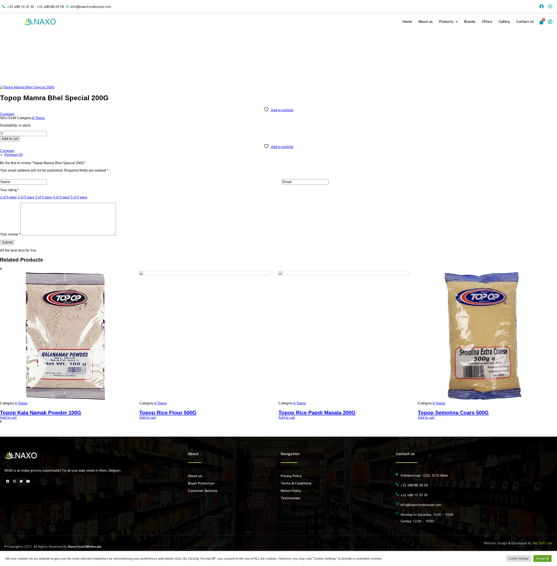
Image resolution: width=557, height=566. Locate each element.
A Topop (259, 57)
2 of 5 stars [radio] (26, 197)
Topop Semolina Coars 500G (453, 413)
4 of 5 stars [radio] (61, 197)
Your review (10, 234)
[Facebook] (541, 6)
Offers (487, 21)
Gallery (504, 21)
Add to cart (10, 138)
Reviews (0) (13, 155)
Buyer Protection (201, 483)
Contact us (525, 21)
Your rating (9, 190)
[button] (448, 22)
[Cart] (541, 22)
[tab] (280, 155)
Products (446, 21)
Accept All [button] (542, 558)
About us (425, 21)
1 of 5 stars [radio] (8, 197)
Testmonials (290, 498)
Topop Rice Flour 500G (167, 413)
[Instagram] (550, 6)
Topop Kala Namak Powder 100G (40, 413)
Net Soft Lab (542, 543)
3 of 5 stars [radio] (43, 197)
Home (407, 21)
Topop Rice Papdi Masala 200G (317, 413)
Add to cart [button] (8, 417)
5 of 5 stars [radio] (78, 197)
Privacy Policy (291, 476)
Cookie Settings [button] (519, 558)
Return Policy (291, 490)
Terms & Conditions (296, 483)
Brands (469, 21)
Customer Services (202, 490)
